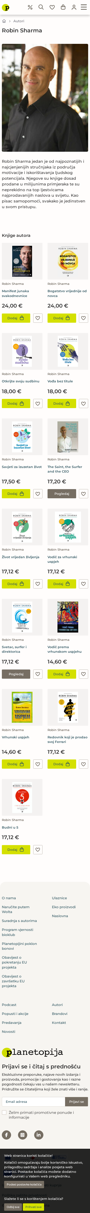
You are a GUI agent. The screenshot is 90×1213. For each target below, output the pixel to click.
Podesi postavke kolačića (24, 1184)
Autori (18, 21)
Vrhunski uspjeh (15, 737)
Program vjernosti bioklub (17, 932)
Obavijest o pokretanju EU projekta (14, 962)
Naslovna (60, 916)
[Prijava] (74, 7)
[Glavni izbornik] (84, 7)
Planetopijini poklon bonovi (19, 946)
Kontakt (59, 1022)
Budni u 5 (10, 827)
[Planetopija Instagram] (22, 1135)
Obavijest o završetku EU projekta (13, 981)
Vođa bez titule (60, 381)
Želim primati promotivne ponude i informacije (41, 1115)
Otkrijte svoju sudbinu (20, 381)
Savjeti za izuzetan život (22, 467)
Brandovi (59, 1013)
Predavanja (11, 1022)
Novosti (8, 1031)
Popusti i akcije (15, 1013)
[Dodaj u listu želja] (37, 318)
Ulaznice (59, 898)
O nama (9, 898)
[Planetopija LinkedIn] (38, 1135)
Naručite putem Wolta (16, 909)
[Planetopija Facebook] (6, 1135)
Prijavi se (76, 1102)
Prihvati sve (33, 1207)
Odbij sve (13, 1207)
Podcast (9, 1005)
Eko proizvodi (64, 907)
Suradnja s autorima (19, 921)
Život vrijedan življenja (20, 557)
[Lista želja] (52, 7)
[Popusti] (30, 7)
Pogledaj (61, 494)
